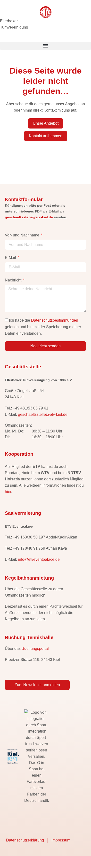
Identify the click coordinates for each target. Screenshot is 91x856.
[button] (45, 46)
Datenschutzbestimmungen (54, 320)
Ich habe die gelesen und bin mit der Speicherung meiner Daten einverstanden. (43, 326)
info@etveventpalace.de (39, 559)
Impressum (60, 840)
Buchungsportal (35, 648)
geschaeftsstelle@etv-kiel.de (29, 217)
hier (8, 492)
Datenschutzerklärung (25, 840)
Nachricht (13, 280)
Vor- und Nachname (22, 235)
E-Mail (11, 258)
